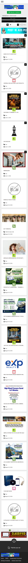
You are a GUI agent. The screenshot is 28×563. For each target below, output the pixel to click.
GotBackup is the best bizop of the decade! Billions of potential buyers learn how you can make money (14, 520)
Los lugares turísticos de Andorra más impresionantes (14, 462)
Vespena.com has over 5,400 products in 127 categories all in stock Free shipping (14, 83)
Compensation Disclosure (16, 558)
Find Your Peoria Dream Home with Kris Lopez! (14, 374)
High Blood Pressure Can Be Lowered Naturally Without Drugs (14, 403)
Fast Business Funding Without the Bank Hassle (14, 316)
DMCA (6, 558)
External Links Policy (16, 560)
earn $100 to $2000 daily (10, 54)
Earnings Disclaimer (5, 560)
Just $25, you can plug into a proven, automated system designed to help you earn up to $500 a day (14, 345)
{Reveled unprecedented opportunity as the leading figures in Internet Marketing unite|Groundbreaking (14, 258)
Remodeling (7, 170)
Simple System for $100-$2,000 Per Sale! (14, 432)
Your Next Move (8, 491)
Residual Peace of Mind (10, 199)
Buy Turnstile (7, 228)
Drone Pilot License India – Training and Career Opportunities (14, 287)
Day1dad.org (7, 141)
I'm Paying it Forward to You (11, 112)
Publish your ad (15, 12)
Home (2, 558)
